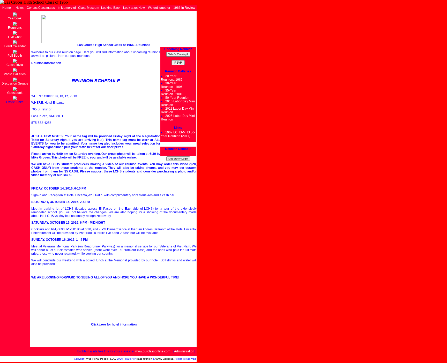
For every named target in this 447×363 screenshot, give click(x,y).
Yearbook (14, 18)
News (20, 8)
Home (6, 8)
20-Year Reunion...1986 (172, 77)
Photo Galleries (15, 74)
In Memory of (67, 8)
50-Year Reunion (177, 98)
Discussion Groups (15, 83)
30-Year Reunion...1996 (172, 85)
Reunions (15, 27)
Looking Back (110, 8)
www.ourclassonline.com (152, 351)
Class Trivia (14, 65)
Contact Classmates (41, 8)
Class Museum (88, 8)
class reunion (144, 358)
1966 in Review (184, 8)
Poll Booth (15, 55)
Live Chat (14, 37)
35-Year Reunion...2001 (172, 92)
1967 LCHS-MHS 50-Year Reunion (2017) (178, 134)
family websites (164, 358)
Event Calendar (15, 46)
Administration (184, 351)
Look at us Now (134, 8)
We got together (159, 8)
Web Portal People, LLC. (101, 358)
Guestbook (15, 93)
